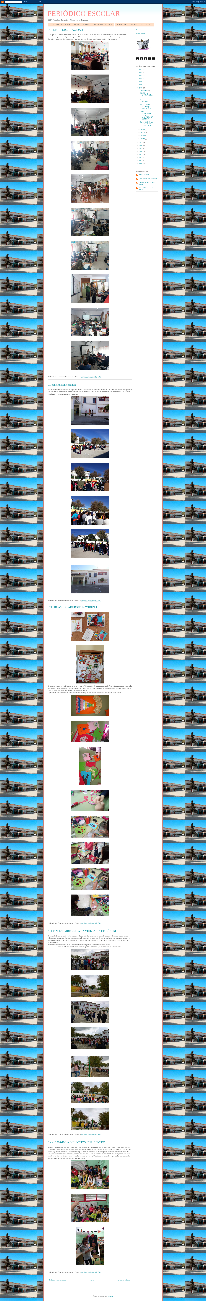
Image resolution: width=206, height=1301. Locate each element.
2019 (141, 85)
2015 (141, 148)
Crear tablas (140, 33)
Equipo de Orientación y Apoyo (147, 183)
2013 (141, 154)
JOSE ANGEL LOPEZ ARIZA (146, 189)
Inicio (92, 1280)
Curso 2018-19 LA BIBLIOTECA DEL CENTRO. (77, 1142)
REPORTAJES (121, 25)
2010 (141, 163)
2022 (141, 76)
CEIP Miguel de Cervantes (148, 178)
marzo (143, 132)
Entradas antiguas (124, 1280)
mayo (143, 129)
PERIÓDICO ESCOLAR (84, 13)
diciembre (144, 90)
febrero (143, 135)
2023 (141, 73)
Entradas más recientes (57, 1280)
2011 (141, 160)
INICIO (76, 25)
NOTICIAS (86, 25)
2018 (141, 88)
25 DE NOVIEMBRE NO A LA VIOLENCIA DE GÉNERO (82, 931)
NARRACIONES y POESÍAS (103, 25)
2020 (141, 82)
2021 (141, 79)
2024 (141, 70)
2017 (141, 142)
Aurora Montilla (144, 175)
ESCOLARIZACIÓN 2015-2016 (60, 25)
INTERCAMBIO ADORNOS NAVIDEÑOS (73, 607)
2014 (141, 151)
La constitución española (62, 384)
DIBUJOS (134, 25)
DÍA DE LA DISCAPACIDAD (65, 29)
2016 (141, 145)
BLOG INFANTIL (146, 25)
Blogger (110, 1296)
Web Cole (139, 30)
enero (143, 139)
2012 (141, 157)
